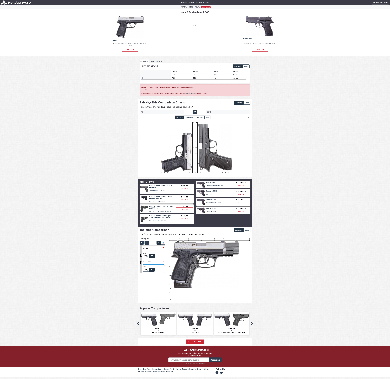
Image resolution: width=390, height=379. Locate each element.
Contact (166, 369)
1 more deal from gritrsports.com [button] (157, 220)
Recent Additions (195, 369)
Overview (183, 7)
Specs (190, 7)
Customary (237, 66)
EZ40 (143, 78)
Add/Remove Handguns (380, 2)
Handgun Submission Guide (147, 371)
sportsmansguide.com (213, 202)
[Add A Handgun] (142, 243)
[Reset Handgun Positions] (147, 243)
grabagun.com (211, 211)
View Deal (184, 189)
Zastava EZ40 (211, 182)
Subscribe (215, 360)
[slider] (164, 251)
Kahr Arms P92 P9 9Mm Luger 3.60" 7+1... (161, 207)
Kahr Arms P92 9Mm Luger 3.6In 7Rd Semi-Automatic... (160, 217)
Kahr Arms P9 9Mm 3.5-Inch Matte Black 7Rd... (160, 198)
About (149, 369)
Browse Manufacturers (165, 371)
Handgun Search (187, 2)
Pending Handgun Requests (179, 369)
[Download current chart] (248, 117)
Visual (197, 7)
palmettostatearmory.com (214, 185)
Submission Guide (191, 93)
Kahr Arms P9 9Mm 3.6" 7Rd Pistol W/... (160, 187)
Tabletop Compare (202, 2)
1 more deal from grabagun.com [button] (157, 201)
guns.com (209, 194)
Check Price (130, 49)
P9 (142, 75)
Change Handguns (194, 342)
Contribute (205, 369)
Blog (144, 369)
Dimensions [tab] (144, 61)
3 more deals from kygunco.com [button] (157, 190)
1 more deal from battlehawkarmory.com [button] (159, 211)
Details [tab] (152, 61)
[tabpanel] (195, 72)
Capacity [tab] (159, 61)
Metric (246, 66)
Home (140, 369)
